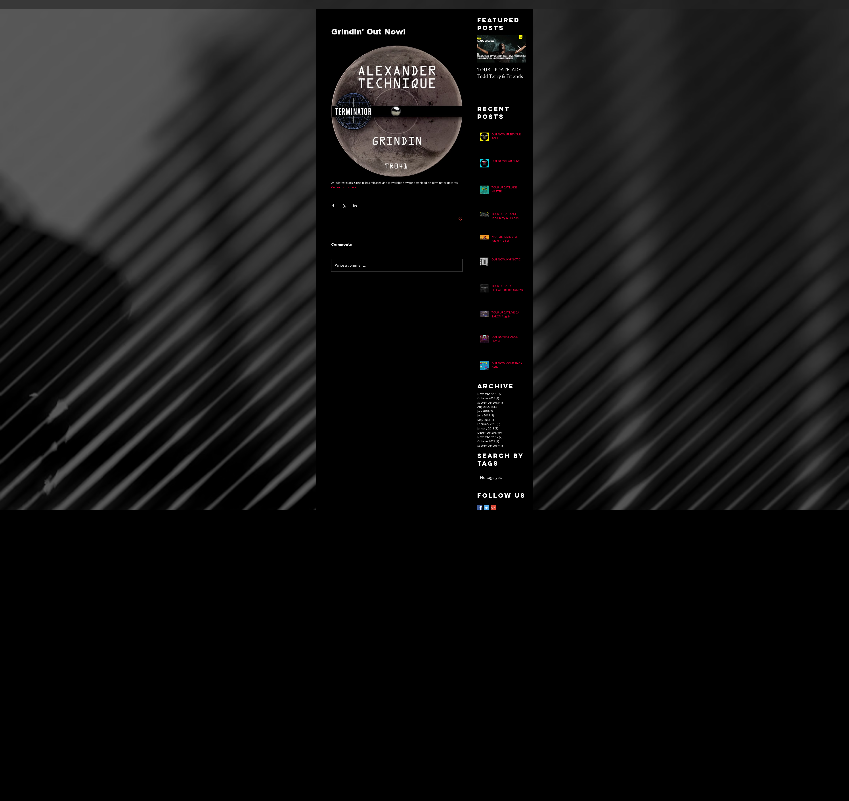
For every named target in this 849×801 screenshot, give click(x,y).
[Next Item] (519, 49)
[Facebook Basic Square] (479, 507)
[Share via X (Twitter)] (344, 205)
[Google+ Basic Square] (493, 507)
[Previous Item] (484, 49)
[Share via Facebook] (333, 205)
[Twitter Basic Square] (486, 507)
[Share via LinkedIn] (355, 205)
